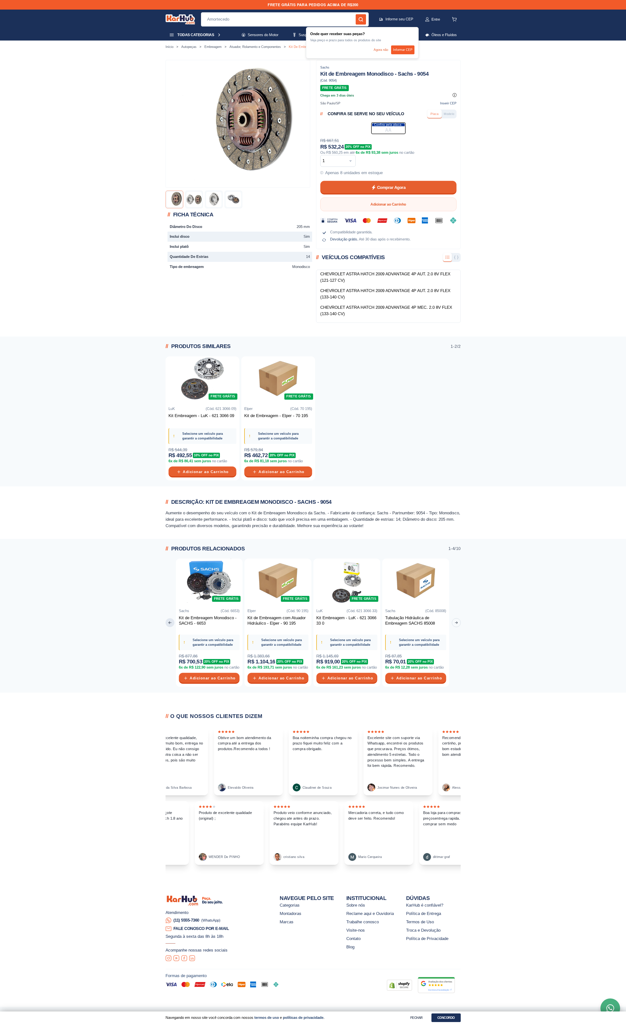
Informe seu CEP (399, 19)
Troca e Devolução (423, 930)
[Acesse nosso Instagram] (168, 958)
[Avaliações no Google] (436, 985)
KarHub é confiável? (424, 905)
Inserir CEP (448, 103)
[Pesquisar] (361, 19)
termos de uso (266, 1017)
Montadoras (290, 913)
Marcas (286, 921)
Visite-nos (355, 930)
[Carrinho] (454, 19)
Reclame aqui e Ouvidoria (370, 913)
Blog (350, 946)
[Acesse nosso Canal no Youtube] (176, 958)
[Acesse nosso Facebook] (184, 958)
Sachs (324, 67)
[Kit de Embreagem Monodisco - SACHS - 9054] (174, 199)
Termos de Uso (420, 921)
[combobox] (334, 161)
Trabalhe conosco (362, 921)
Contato (353, 938)
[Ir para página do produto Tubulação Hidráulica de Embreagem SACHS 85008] (415, 582)
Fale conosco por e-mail (201, 928)
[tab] (434, 114)
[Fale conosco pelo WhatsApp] (610, 1008)
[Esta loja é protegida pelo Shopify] (399, 985)
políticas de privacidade (303, 1017)
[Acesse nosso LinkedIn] (192, 958)
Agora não (381, 50)
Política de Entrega (423, 913)
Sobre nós (355, 905)
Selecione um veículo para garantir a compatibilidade (202, 436)
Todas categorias (195, 35)
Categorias (290, 905)
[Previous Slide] (170, 622)
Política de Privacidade (427, 938)
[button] (427, 19)
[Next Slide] (456, 622)
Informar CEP (402, 50)
